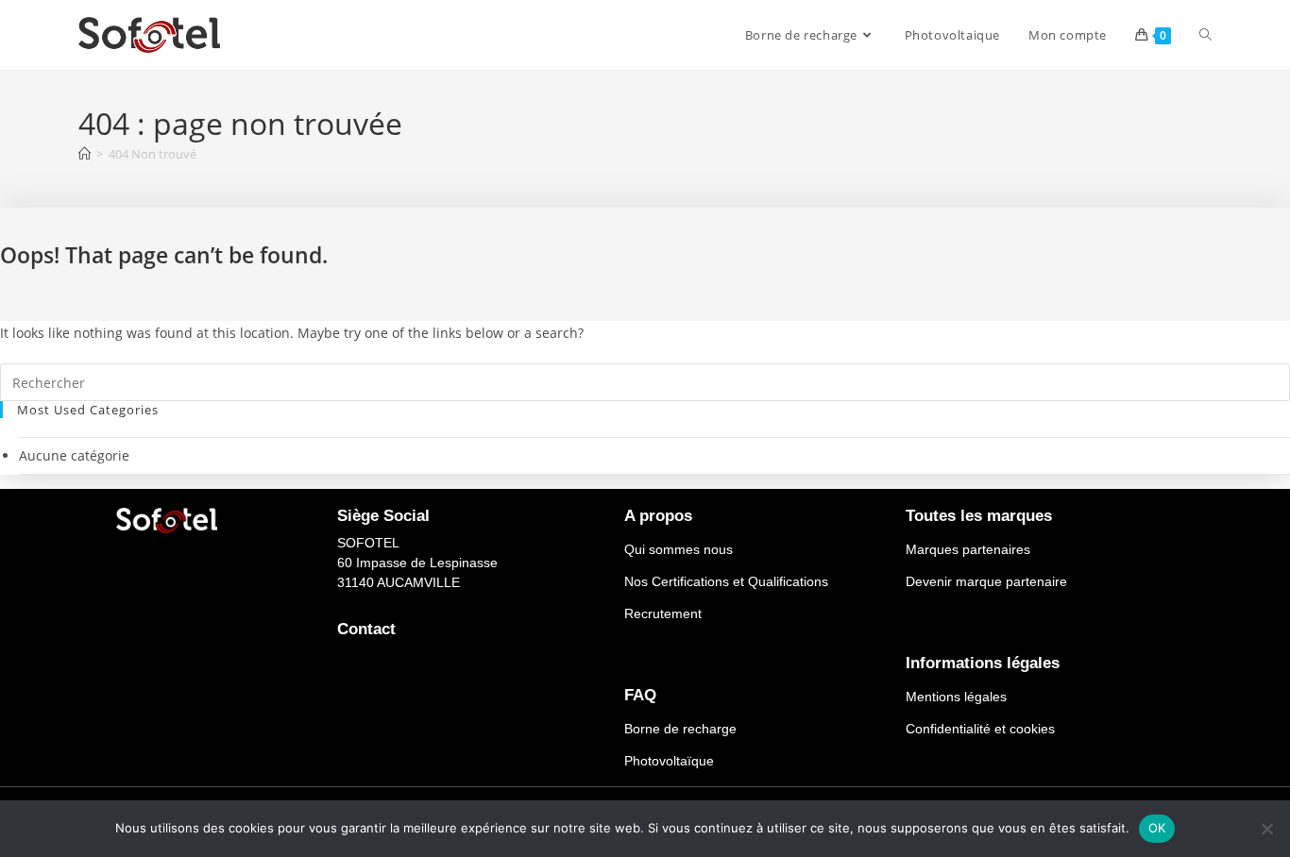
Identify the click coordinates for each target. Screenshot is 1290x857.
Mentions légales (956, 696)
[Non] (1266, 828)
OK (1157, 827)
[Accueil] (84, 153)
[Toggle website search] (1205, 35)
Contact (366, 629)
